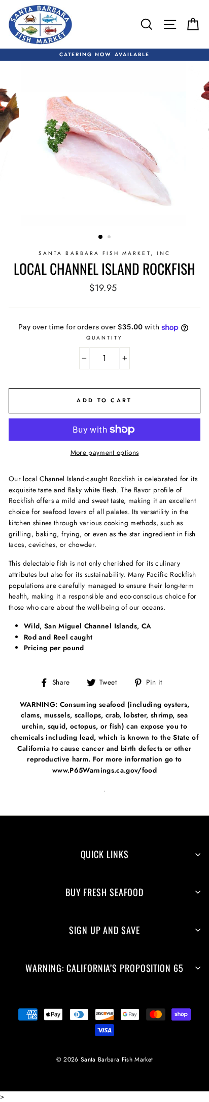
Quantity (104, 338)
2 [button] (110, 237)
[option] (104, 55)
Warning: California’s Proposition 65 (104, 967)
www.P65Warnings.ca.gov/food (104, 770)
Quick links (105, 854)
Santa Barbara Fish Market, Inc (104, 253)
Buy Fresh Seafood (104, 892)
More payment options (105, 452)
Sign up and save (104, 930)
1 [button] (100, 237)
